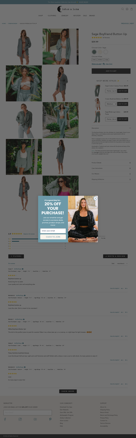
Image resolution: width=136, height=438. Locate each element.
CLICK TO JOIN (53, 236)
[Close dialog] (95, 198)
